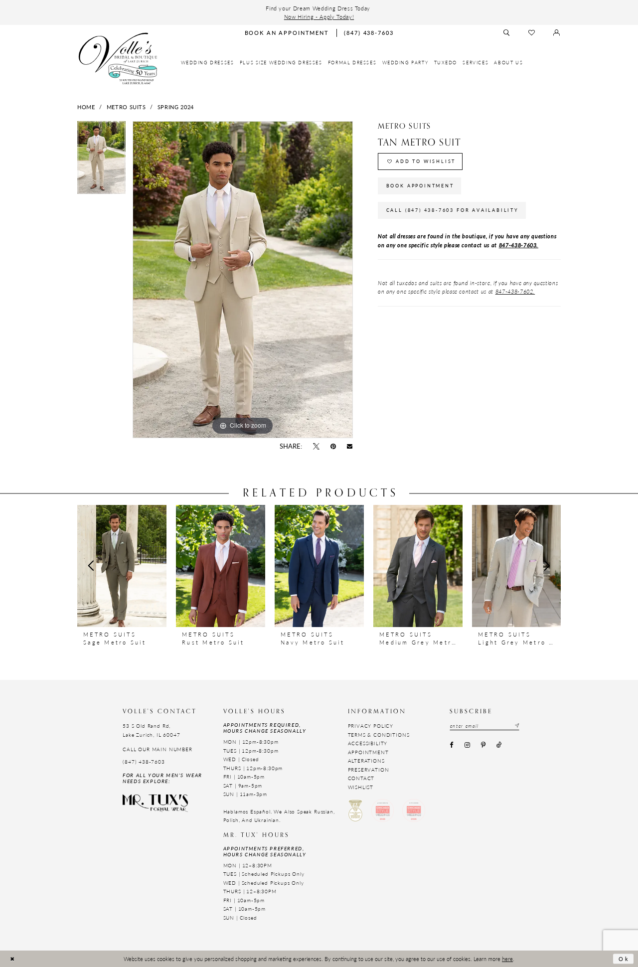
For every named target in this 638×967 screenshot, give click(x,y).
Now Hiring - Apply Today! (319, 16)
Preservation (368, 769)
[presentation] (121, 566)
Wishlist (361, 787)
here (507, 959)
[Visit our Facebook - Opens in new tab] (452, 746)
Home (86, 107)
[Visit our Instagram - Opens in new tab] (467, 746)
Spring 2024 (176, 107)
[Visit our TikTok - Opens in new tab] (499, 746)
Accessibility (368, 743)
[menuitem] (207, 63)
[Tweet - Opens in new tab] (316, 447)
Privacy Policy (371, 725)
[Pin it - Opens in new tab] (333, 447)
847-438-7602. (515, 291)
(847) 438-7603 (144, 761)
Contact (361, 778)
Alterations (366, 760)
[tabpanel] (101, 161)
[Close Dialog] (12, 959)
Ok (624, 959)
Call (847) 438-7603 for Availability (452, 210)
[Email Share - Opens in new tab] (350, 446)
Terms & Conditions (379, 734)
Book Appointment (420, 185)
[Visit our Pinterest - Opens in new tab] (482, 746)
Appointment (368, 752)
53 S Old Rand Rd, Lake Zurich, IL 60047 (151, 730)
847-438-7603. (519, 245)
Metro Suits (126, 107)
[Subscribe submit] (516, 726)
